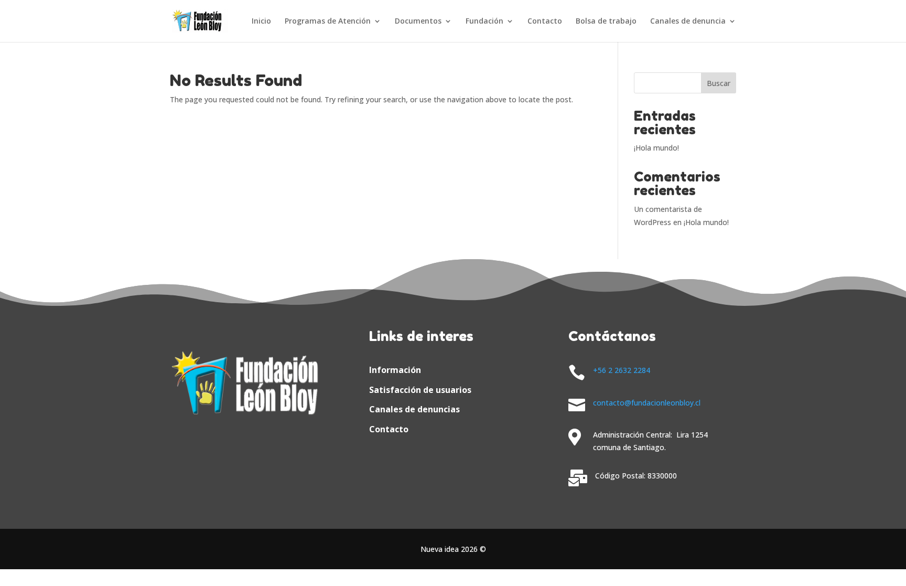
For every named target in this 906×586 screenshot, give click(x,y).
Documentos (418, 21)
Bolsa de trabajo (606, 21)
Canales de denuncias (414, 409)
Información (395, 370)
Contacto (544, 21)
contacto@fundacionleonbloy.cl (646, 403)
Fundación (484, 21)
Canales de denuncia (688, 21)
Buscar (718, 83)
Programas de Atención (328, 21)
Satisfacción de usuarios (420, 390)
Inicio (261, 21)
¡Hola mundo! (656, 148)
